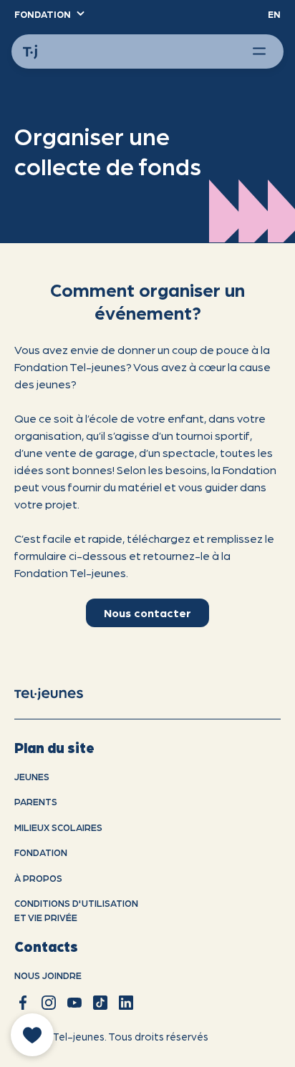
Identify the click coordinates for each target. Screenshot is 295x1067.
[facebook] (23, 1002)
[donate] (32, 1034)
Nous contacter (147, 612)
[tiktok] (100, 1002)
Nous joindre (48, 975)
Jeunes (31, 776)
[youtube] (74, 1002)
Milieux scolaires (58, 827)
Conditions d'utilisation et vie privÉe (76, 910)
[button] (48, 14)
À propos (38, 877)
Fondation (40, 852)
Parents (35, 801)
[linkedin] (126, 1002)
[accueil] (60, 693)
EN (274, 14)
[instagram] (48, 1002)
